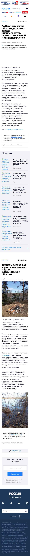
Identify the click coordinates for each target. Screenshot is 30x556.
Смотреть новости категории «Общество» (11, 248)
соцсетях (6, 355)
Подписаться (15, 474)
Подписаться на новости (15, 461)
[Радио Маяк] (25, 13)
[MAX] (18, 15)
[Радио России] (18, 12)
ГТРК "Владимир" (16, 137)
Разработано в (14, 516)
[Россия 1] (5, 12)
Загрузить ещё (16, 451)
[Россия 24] (11, 12)
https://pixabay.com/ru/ (14, 129)
